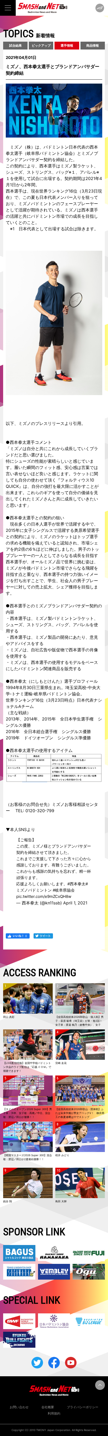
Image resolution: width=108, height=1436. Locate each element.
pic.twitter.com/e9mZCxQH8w (43, 896)
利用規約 (54, 1413)
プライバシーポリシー (82, 1407)
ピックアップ (41, 45)
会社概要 (47, 1407)
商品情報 (92, 45)
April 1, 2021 (75, 902)
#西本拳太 (76, 883)
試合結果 (15, 45)
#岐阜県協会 (64, 890)
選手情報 (67, 45)
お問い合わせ (19, 1407)
